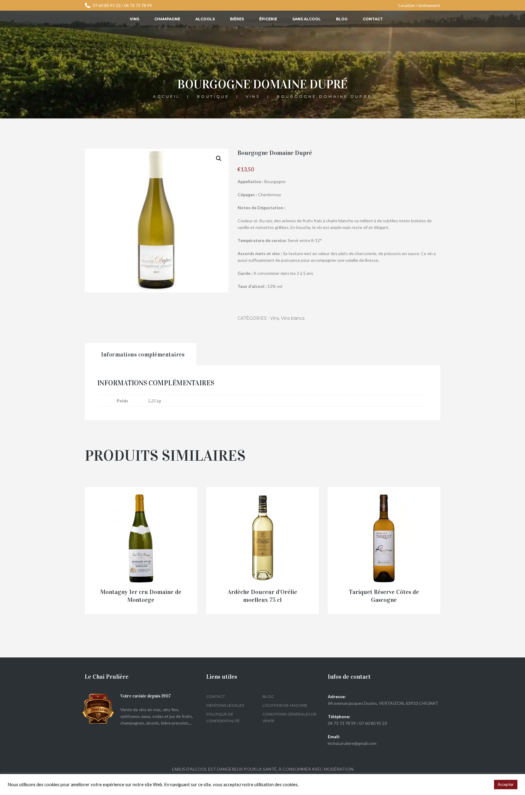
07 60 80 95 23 (107, 5)
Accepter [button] (506, 784)
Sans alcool (306, 19)
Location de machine (284, 705)
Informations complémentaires (142, 354)
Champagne (167, 19)
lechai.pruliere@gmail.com (352, 743)
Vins (134, 19)
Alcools (205, 19)
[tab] (140, 354)
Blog (342, 19)
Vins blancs (292, 318)
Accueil (166, 96)
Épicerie (268, 19)
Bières (237, 19)
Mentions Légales (225, 705)
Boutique (213, 96)
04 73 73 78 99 (138, 5)
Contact (373, 19)
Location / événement (419, 5)
